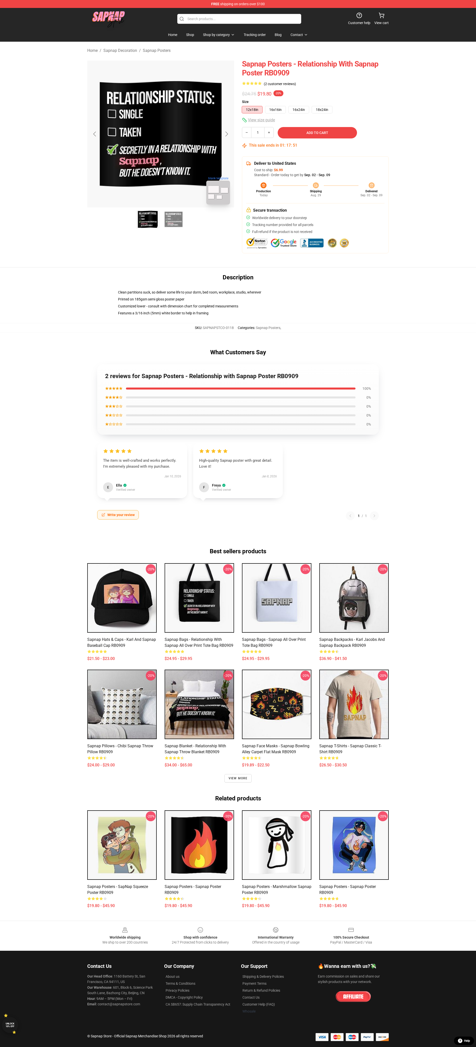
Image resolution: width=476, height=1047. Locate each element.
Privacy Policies (177, 990)
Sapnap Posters (157, 50)
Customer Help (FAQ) (258, 1004)
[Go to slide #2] (173, 219)
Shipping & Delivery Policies (263, 977)
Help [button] (467, 1041)
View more (238, 778)
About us (172, 977)
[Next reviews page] (374, 515)
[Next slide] (226, 134)
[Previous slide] (95, 134)
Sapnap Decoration (120, 50)
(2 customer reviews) (280, 84)
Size (245, 102)
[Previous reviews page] (350, 515)
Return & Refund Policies (261, 990)
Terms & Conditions (180, 983)
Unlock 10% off (10, 1025)
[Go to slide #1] (148, 219)
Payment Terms (254, 983)
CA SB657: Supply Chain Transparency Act (198, 1004)
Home (92, 50)
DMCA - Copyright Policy (184, 997)
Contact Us (251, 997)
